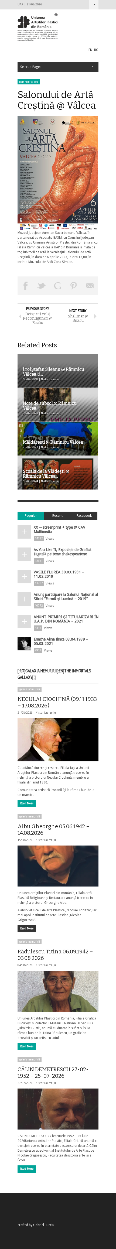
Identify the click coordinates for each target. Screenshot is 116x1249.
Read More (26, 803)
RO (96, 50)
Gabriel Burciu (43, 1225)
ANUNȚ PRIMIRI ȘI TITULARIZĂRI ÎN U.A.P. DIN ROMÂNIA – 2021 (66, 619)
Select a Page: (93, 4)
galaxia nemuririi (29, 689)
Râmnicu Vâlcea (28, 81)
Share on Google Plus (58, 285)
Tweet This (42, 285)
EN (90, 50)
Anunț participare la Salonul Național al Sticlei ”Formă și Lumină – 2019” (66, 596)
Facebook (84, 516)
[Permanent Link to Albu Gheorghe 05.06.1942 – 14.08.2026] (58, 866)
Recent (57, 516)
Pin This (74, 285)
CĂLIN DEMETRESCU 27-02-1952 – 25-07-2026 (53, 1072)
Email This (90, 285)
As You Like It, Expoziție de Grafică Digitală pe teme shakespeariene (62, 551)
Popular (31, 516)
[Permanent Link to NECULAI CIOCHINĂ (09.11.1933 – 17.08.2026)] (58, 739)
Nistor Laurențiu (46, 712)
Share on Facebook (26, 285)
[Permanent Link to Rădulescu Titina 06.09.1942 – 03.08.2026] (58, 991)
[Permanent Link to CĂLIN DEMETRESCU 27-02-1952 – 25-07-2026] (58, 1109)
